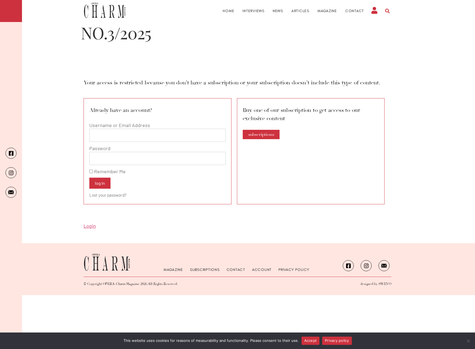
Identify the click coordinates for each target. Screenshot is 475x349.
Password (100, 148)
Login (90, 226)
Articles (300, 11)
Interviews (253, 11)
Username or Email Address (119, 125)
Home (228, 11)
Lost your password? (107, 195)
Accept (310, 340)
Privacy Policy (294, 270)
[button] (387, 11)
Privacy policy (337, 340)
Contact (354, 11)
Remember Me (109, 171)
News (278, 11)
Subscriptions (205, 270)
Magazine (327, 11)
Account (262, 270)
